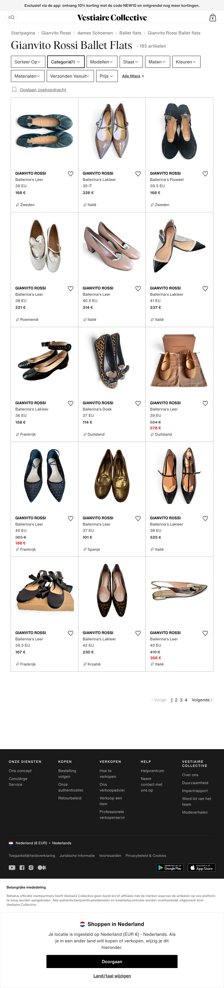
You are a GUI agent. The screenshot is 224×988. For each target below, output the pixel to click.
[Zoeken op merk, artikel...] (11, 17)
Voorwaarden (110, 855)
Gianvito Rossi (56, 33)
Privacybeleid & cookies (146, 855)
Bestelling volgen (67, 773)
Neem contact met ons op (152, 784)
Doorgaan (112, 961)
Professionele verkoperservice (113, 814)
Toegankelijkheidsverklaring (32, 855)
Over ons (190, 775)
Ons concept (20, 771)
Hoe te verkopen (107, 773)
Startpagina (23, 33)
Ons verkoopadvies (112, 787)
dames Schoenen (95, 33)
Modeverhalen (195, 812)
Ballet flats (130, 33)
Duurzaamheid (195, 783)
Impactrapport (195, 791)
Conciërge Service (18, 781)
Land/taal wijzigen (112, 975)
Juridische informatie (77, 855)
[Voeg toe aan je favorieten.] (70, 174)
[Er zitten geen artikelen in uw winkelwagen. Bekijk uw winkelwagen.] (213, 17)
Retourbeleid (69, 798)
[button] (213, 17)
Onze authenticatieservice (76, 787)
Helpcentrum (152, 771)
